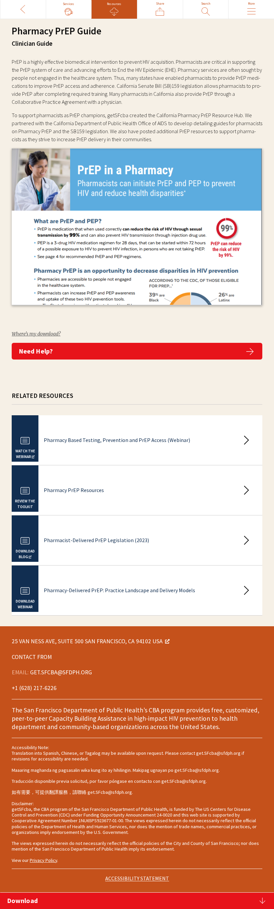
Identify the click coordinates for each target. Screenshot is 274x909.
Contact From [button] (32, 657)
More (251, 4)
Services (68, 4)
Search (206, 4)
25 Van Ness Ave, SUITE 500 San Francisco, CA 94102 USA (87, 641)
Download (22, 900)
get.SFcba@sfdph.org (61, 672)
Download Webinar (25, 604)
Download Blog (25, 554)
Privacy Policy (43, 860)
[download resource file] (137, 232)
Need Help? (36, 351)
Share (160, 4)
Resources (114, 4)
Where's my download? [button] (36, 334)
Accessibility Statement (137, 878)
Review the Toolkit (25, 504)
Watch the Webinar (25, 454)
